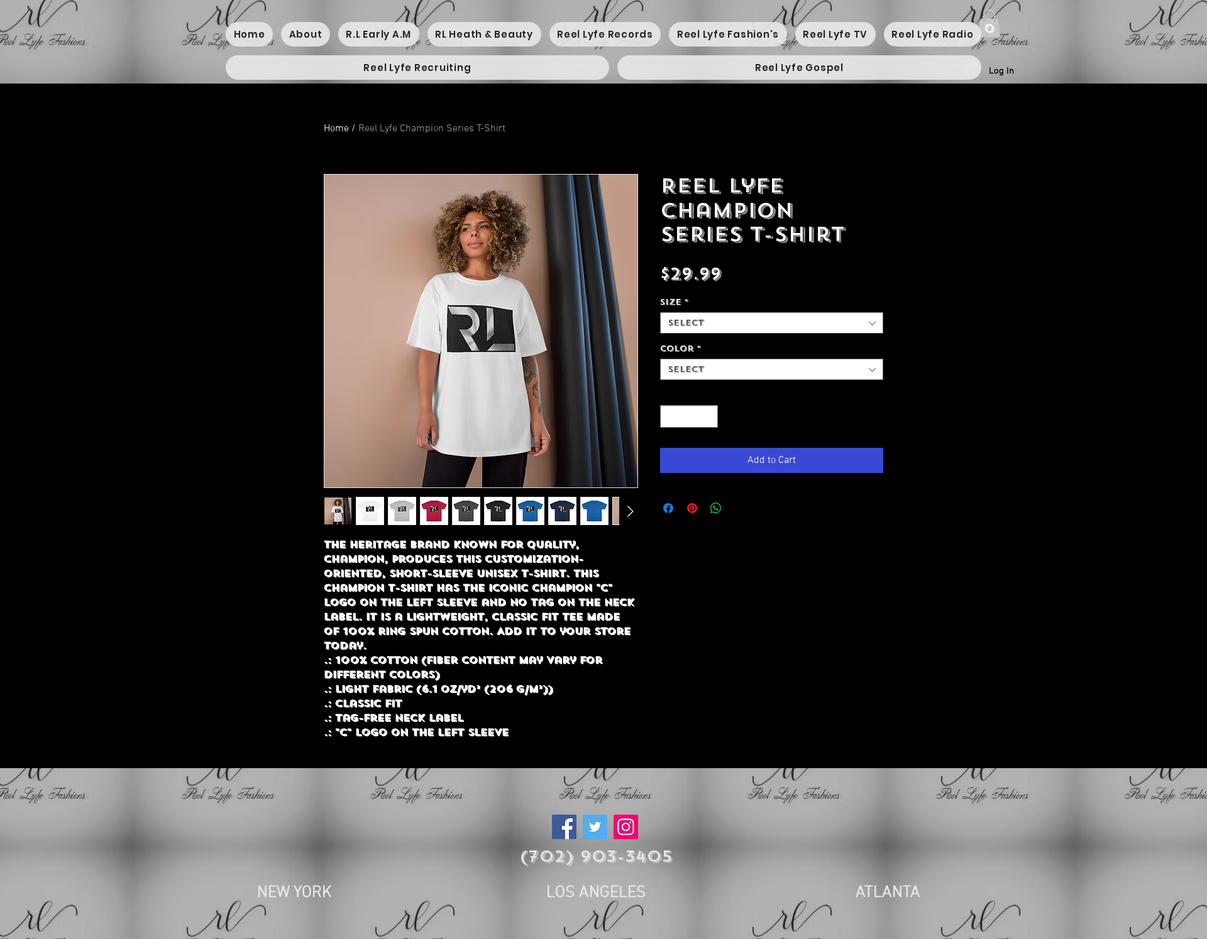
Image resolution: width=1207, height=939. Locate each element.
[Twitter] (595, 827)
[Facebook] (564, 827)
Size (674, 302)
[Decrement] (669, 416)
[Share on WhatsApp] (716, 508)
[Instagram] (626, 827)
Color (680, 349)
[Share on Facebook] (668, 508)
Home (336, 128)
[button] (989, 23)
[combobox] (771, 323)
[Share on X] (739, 508)
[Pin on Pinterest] (692, 508)
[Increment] (709, 416)
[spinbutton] (689, 416)
